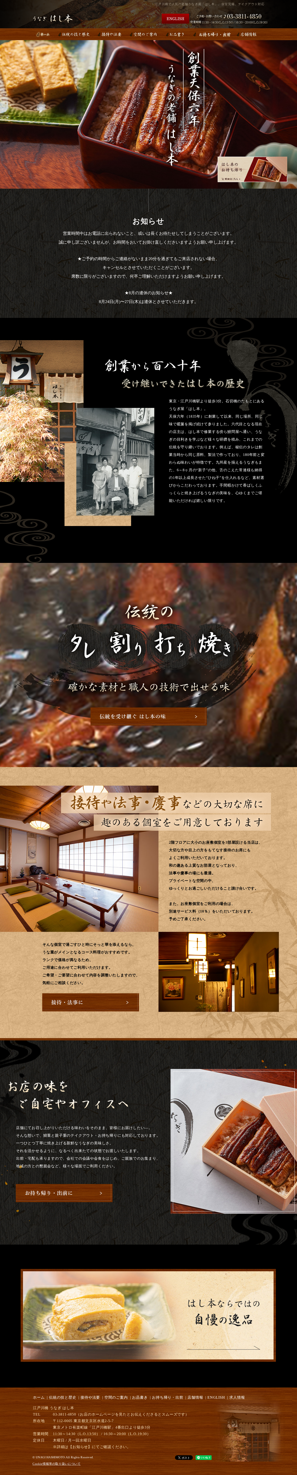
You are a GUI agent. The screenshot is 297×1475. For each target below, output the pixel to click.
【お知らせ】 (80, 1447)
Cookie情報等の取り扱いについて (56, 1463)
